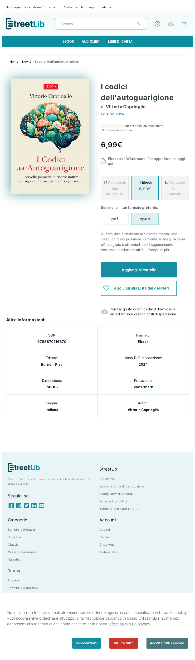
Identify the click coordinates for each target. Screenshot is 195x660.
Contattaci (105, 7)
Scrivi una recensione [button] (117, 130)
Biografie (14, 537)
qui (110, 164)
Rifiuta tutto (124, 643)
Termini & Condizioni (23, 588)
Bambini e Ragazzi (21, 529)
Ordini (172, 24)
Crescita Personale (22, 552)
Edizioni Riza (52, 364)
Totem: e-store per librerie (118, 508)
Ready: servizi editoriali (116, 494)
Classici (14, 544)
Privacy (13, 580)
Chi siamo (106, 479)
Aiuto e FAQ (108, 552)
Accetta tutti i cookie (167, 643)
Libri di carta (120, 41)
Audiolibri (91, 41)
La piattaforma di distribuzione (122, 486)
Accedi (159, 24)
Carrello (105, 537)
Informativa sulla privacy (129, 624)
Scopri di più (159, 250)
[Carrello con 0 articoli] (185, 23)
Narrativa (14, 559)
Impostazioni (86, 643)
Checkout (106, 544)
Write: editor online (113, 501)
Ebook (68, 41)
